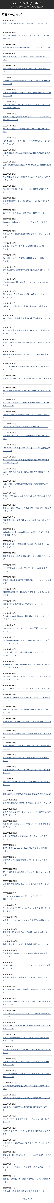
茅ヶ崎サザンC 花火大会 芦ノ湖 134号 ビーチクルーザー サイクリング (26, 295)
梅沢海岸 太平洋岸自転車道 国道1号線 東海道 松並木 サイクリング (27, 356)
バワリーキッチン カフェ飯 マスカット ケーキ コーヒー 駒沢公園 (26, 37)
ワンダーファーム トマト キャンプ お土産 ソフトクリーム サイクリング (27, 1075)
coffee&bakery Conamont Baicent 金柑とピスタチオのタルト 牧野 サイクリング (26, 533)
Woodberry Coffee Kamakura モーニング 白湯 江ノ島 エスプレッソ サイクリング (27, 666)
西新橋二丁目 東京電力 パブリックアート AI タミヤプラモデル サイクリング (27, 118)
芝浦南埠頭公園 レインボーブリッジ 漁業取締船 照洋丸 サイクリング (27, 94)
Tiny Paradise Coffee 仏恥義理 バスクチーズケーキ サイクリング (27, 991)
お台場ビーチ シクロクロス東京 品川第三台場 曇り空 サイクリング (27, 921)
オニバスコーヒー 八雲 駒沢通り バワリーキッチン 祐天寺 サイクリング (27, 368)
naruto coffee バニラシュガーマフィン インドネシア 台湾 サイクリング (26, 967)
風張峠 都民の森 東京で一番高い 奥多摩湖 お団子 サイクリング (26, 473)
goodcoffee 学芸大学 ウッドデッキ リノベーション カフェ (27, 688)
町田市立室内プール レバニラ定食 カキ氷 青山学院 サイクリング (27, 202)
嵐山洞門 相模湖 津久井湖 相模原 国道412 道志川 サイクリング (26, 979)
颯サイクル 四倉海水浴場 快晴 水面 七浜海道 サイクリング (26, 1108)
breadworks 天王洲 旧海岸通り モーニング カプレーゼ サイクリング (26, 82)
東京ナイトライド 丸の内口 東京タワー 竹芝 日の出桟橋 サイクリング (26, 1063)
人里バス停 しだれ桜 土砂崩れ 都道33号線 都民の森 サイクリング (26, 485)
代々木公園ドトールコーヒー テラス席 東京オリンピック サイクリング (26, 142)
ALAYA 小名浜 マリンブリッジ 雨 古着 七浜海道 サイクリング (26, 1132)
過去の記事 (27, 1198)
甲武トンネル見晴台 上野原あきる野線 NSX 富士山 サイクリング (27, 497)
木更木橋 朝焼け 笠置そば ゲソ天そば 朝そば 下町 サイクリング (26, 521)
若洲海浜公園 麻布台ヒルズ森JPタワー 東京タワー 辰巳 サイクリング (27, 509)
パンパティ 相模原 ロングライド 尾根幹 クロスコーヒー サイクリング (26, 404)
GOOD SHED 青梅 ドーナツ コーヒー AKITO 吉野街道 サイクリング (26, 449)
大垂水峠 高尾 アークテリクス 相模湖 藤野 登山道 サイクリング (26, 247)
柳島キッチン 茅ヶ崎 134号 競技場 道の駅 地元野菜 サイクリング (26, 308)
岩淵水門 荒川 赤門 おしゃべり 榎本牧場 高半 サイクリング (26, 885)
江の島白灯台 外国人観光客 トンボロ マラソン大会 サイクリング (27, 283)
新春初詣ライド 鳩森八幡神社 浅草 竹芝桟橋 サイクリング (27, 793)
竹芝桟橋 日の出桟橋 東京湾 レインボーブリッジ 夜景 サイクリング (26, 861)
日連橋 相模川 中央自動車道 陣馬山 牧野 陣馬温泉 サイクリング (26, 154)
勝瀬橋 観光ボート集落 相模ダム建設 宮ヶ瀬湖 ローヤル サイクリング (26, 545)
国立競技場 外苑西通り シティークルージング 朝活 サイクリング (27, 392)
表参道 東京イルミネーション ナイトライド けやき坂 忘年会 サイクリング (27, 813)
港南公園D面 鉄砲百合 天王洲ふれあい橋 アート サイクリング (26, 70)
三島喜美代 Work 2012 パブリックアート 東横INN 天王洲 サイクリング (26, 1003)
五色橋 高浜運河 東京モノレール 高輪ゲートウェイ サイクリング (27, 1051)
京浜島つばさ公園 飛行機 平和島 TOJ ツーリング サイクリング (27, 581)
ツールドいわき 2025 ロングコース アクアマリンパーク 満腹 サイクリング (26, 897)
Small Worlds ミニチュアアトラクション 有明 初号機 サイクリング (27, 747)
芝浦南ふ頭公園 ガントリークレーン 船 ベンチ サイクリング (27, 380)
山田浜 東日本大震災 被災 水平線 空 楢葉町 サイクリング (26, 1097)
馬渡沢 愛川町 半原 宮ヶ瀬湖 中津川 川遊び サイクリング (26, 213)
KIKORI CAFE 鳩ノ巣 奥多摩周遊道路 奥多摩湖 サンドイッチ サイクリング (26, 461)
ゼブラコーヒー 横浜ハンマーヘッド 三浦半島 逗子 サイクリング (27, 1156)
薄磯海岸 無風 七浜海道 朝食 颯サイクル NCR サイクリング (26, 557)
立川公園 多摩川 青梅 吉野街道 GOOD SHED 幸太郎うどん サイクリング (26, 332)
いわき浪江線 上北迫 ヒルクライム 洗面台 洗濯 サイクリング (26, 1087)
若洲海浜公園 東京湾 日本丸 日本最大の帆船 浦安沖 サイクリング (26, 933)
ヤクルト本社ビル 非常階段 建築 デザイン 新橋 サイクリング (26, 130)
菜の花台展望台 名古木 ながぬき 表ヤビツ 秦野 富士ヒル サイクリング (26, 344)
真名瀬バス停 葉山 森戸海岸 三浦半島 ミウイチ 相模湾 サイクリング (26, 1180)
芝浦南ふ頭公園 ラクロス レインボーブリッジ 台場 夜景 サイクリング (26, 1039)
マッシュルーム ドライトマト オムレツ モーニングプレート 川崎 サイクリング (26, 106)
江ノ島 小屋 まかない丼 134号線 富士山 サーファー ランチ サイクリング (26, 654)
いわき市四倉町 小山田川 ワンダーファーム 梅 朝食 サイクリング (26, 569)
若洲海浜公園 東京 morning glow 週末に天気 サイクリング (27, 802)
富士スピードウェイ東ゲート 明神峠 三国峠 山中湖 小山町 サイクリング (27, 1027)
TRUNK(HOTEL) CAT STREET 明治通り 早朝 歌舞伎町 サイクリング (27, 849)
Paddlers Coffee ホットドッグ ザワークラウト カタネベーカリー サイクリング (27, 678)
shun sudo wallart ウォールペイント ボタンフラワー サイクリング (26, 783)
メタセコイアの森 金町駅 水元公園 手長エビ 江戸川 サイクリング (26, 837)
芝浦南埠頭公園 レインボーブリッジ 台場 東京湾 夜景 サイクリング (26, 955)
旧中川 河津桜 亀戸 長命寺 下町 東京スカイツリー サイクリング (26, 605)
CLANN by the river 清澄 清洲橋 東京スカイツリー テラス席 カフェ (26, 699)
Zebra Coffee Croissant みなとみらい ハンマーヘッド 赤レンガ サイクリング (26, 642)
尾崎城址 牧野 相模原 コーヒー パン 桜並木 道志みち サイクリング (27, 190)
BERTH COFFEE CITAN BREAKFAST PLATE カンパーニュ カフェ (26, 711)
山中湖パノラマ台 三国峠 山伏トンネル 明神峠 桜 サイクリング (26, 416)
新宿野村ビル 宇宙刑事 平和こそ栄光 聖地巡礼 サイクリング (27, 735)
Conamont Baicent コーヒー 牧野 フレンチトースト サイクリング (26, 223)
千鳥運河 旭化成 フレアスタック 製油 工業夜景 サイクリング (26, 58)
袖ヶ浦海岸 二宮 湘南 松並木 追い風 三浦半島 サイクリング (26, 319)
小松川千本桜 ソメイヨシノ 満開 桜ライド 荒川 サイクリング (26, 437)
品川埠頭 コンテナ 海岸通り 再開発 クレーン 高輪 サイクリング (26, 259)
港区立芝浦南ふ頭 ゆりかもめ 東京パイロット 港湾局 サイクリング (27, 1015)
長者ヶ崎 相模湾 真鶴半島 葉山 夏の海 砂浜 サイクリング (26, 1191)
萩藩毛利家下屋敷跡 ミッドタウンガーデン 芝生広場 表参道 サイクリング (26, 825)
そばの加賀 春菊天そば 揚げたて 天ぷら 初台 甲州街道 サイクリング (26, 178)
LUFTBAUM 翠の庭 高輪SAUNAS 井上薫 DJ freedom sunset (27, 166)
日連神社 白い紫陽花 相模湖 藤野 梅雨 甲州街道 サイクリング (26, 235)
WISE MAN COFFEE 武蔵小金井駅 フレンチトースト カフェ (27, 723)
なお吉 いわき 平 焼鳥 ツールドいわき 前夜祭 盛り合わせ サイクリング (26, 909)
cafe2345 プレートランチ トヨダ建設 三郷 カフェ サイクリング (26, 629)
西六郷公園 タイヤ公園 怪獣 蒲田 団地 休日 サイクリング (26, 47)
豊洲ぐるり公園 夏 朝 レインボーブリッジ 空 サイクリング (26, 25)
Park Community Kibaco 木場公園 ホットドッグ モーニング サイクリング (26, 617)
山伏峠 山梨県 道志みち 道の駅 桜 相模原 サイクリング (25, 426)
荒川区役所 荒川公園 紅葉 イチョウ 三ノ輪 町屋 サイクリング (26, 873)
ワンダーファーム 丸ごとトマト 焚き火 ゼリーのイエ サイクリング (27, 1120)
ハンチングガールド (27, 3)
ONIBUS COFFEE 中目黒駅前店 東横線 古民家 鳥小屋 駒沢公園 (26, 593)
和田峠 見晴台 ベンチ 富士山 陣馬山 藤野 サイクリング (25, 944)
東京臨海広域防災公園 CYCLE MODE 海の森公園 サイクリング (26, 759)
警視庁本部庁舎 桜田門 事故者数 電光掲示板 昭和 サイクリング (26, 271)
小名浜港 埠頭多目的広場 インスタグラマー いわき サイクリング (27, 1144)
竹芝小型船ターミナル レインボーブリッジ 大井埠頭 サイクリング (26, 771)
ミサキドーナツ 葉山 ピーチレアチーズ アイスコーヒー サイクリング (27, 1168)
